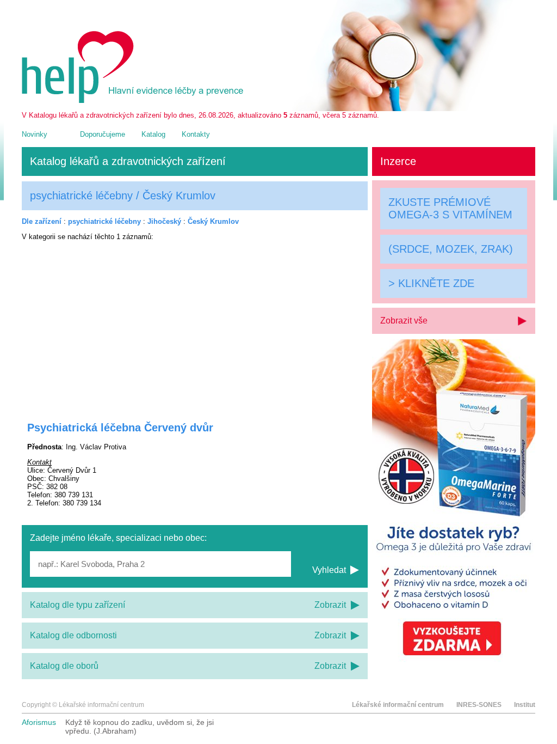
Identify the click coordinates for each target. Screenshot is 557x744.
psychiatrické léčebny (104, 221)
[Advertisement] (195, 324)
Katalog (153, 134)
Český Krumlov (213, 221)
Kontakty (196, 134)
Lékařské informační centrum (398, 705)
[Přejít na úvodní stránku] (134, 100)
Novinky (34, 134)
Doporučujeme (102, 134)
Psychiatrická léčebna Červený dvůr (120, 428)
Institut (524, 705)
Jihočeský (164, 221)
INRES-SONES (479, 705)
